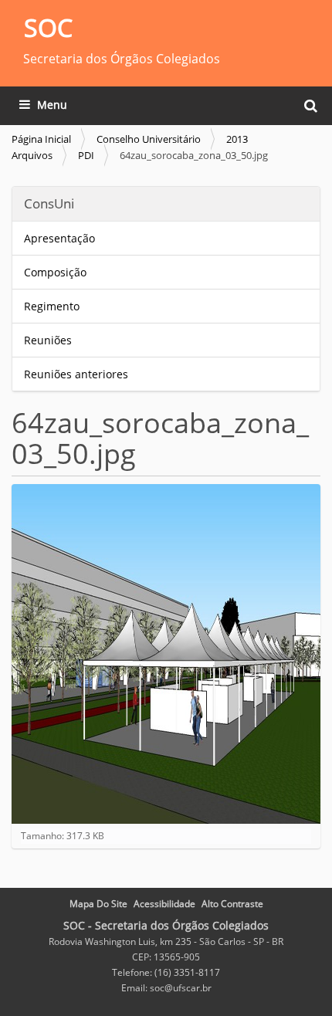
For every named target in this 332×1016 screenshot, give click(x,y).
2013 (237, 139)
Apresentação (59, 238)
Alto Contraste (232, 903)
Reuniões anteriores (76, 374)
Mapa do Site (98, 903)
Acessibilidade (164, 903)
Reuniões (48, 340)
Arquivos (32, 155)
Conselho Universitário (149, 139)
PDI (86, 155)
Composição (55, 272)
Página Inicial (41, 139)
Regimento (52, 306)
